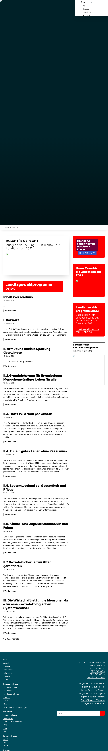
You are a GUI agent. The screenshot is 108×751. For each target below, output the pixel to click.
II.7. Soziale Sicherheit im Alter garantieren (27, 564)
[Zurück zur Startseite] (3, 227)
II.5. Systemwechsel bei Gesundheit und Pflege (34, 487)
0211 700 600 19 (97, 674)
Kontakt (6, 697)
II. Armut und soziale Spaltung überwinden (26, 350)
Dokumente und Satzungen (15, 707)
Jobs (5, 680)
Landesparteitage (11, 694)
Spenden (7, 676)
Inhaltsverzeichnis (18, 297)
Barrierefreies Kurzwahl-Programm (85, 346)
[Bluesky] (11, 4)
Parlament (8, 711)
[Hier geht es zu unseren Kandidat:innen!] (89, 287)
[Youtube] (22, 4)
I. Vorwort (11, 320)
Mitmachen (87, 15)
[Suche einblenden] (97, 4)
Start (5, 660)
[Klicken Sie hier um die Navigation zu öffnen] (103, 4)
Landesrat (7, 691)
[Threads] (8, 4)
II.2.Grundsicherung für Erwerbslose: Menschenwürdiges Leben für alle (32, 377)
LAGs (5, 701)
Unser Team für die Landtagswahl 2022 (88, 272)
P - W (5, 746)
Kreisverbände (10, 736)
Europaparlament (10, 715)
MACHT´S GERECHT (22, 241)
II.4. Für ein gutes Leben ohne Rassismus (35, 451)
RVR (5, 731)
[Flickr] (25, 4)
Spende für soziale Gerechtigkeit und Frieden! (86, 245)
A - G (5, 739)
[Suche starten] (102, 713)
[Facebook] (4, 4)
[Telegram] (18, 4)
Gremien (7, 704)
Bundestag (8, 718)
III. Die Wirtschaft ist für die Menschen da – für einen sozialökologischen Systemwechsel (35, 604)
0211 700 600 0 (98, 671)
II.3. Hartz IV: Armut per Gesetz (27, 414)
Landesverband (10, 684)
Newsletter (87, 12)
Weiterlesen (10, 311)
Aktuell (6, 663)
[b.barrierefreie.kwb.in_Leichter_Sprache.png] (89, 370)
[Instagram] (15, 4)
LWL (5, 728)
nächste (15, 639)
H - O (5, 742)
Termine (86, 9)
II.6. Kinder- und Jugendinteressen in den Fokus (35, 526)
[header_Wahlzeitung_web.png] (36, 262)
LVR (5, 725)
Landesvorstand (10, 687)
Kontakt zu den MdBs (12, 722)
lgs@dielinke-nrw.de (96, 677)
